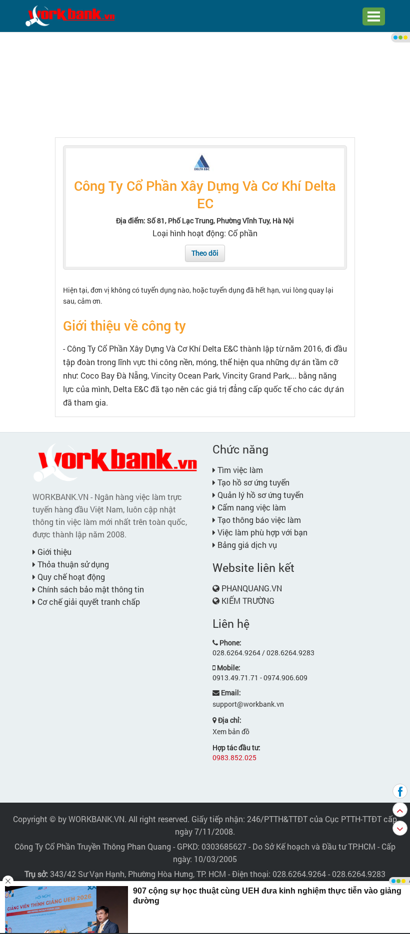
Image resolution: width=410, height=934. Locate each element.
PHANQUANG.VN (252, 588)
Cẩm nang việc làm (251, 507)
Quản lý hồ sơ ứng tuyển (260, 494)
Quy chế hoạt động (70, 576)
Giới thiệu (54, 551)
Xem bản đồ (231, 731)
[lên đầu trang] (400, 809)
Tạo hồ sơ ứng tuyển (253, 482)
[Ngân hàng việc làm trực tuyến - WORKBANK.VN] (70, 15)
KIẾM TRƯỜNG (248, 600)
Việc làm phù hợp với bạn (262, 532)
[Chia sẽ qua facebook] (400, 791)
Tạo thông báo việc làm (258, 519)
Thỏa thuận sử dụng (72, 564)
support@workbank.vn (248, 704)
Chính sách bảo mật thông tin (90, 589)
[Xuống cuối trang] (400, 828)
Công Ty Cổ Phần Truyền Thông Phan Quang (92, 846)
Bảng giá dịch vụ (246, 544)
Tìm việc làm (239, 470)
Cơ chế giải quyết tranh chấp (88, 601)
